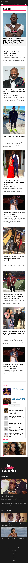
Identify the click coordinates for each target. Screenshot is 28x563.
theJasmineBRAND (17, 547)
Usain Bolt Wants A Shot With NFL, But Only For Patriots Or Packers (13, 295)
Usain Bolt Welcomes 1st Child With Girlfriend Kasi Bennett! (14, 213)
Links (14, 560)
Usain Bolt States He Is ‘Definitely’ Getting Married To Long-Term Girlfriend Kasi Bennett (13, 51)
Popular (5, 405)
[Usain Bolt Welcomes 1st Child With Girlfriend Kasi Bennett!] (14, 202)
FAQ (14, 555)
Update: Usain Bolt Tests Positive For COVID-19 (14, 137)
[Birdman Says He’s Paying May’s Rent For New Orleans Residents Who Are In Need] (14, 486)
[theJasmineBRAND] (14, 4)
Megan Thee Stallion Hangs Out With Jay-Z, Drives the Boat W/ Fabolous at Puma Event (14, 333)
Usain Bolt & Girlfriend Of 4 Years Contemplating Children (13, 365)
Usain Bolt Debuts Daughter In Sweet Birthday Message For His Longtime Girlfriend (14, 182)
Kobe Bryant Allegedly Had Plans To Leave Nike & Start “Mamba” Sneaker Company (14, 91)
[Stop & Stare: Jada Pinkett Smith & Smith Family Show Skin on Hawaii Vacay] (14, 532)
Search (14, 558)
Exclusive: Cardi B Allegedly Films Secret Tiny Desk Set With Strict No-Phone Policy (18, 390)
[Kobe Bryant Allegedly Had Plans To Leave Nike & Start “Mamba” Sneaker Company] (14, 77)
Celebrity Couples (7, 442)
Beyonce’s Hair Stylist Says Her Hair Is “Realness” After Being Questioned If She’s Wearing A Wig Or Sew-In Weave (13, 502)
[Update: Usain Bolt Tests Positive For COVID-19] (14, 120)
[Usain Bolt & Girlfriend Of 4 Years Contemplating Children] (14, 354)
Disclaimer (14, 550)
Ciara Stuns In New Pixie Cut (7, 505)
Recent (10, 405)
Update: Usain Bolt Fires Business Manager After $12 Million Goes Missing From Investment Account (13, 41)
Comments (16, 405)
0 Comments (14, 55)
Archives (14, 557)
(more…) (16, 411)
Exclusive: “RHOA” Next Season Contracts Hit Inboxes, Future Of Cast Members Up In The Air (18, 400)
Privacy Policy (14, 552)
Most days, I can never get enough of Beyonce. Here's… (16, 418)
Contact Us (14, 553)
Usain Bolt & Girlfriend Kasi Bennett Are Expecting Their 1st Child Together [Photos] (14, 258)
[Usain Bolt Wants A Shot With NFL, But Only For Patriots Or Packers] (14, 281)
